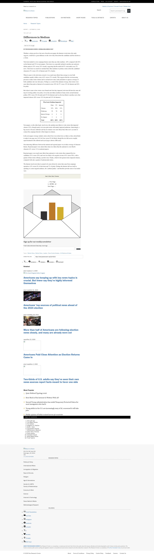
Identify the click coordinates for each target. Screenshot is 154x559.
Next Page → (52, 186)
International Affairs (29, 465)
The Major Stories (32, 422)
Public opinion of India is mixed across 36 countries (44, 415)
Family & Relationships (30, 486)
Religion (26, 477)
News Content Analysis (53, 253)
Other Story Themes (33, 432)
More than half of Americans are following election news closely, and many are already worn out (51, 331)
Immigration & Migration (31, 469)
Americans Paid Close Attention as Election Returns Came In (52, 356)
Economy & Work (29, 490)
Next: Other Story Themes (52, 176)
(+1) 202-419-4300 (29, 456)
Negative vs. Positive (33, 425)
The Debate (30, 424)
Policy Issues (31, 433)
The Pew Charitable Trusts (114, 548)
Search (99, 10)
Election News (31, 253)
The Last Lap (27, 33)
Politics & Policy (28, 462)
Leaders (45, 253)
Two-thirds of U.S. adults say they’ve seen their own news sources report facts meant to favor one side (51, 380)
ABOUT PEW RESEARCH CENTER (32, 546)
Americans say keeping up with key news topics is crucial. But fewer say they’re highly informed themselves (50, 280)
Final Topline (31, 438)
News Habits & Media (30, 501)
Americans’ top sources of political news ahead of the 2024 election (50, 306)
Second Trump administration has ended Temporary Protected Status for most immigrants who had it (52, 403)
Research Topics (32, 17)
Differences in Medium (34, 430)
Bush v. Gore (31, 427)
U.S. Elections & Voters (65, 253)
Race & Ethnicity (28, 473)
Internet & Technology (30, 497)
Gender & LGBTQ (29, 484)
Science (26, 494)
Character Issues (32, 435)
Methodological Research (31, 505)
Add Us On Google (29, 45)
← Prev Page (51, 182)
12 (55, 184)
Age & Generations (29, 480)
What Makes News (32, 436)
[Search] (128, 11)
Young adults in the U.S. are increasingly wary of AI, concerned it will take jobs (52, 409)
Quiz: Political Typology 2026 (36, 393)
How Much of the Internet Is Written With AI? (42, 398)
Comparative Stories (33, 428)
